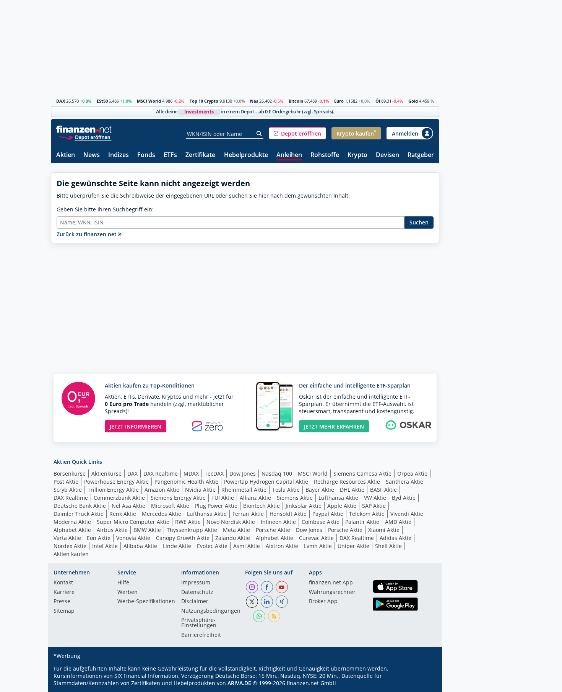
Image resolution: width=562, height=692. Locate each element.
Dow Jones (242, 473)
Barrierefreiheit (201, 635)
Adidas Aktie (395, 537)
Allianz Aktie (255, 497)
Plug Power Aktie (216, 505)
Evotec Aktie (212, 546)
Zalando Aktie (232, 537)
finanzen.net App (331, 583)
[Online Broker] (85, 137)
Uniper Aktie (353, 546)
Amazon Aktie (162, 489)
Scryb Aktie (68, 489)
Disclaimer (194, 602)
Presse (62, 602)
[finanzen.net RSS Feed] (274, 616)
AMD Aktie (398, 521)
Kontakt (63, 583)
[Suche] (259, 133)
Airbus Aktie (112, 529)
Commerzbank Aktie (119, 497)
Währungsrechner (332, 592)
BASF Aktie (383, 489)
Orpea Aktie (412, 473)
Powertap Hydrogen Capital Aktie (266, 481)
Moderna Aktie (72, 521)
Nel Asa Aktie (128, 505)
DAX (60, 101)
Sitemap (64, 611)
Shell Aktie (388, 546)
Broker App (323, 602)
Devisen (387, 155)
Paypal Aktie (327, 513)
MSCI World (149, 101)
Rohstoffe (324, 155)
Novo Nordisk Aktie (230, 521)
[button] (297, 133)
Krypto (357, 155)
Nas (254, 101)
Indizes (118, 155)
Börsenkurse (70, 473)
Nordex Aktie (70, 546)
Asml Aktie (246, 546)
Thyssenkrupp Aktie (192, 529)
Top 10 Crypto (204, 101)
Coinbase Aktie (320, 521)
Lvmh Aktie (318, 546)
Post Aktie (66, 481)
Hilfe (123, 583)
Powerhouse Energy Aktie (116, 481)
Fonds (146, 155)
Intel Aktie (105, 546)
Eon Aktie (98, 537)
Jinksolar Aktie (304, 505)
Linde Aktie (177, 546)
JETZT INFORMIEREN (135, 426)
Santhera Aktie (404, 481)
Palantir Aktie (362, 521)
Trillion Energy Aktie (113, 489)
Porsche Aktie (273, 529)
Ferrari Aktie (248, 513)
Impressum (195, 583)
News (91, 155)
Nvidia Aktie (200, 489)
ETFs (170, 155)
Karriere (64, 592)
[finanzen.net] (84, 129)
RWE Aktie (188, 521)
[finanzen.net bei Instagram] (252, 587)
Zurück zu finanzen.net (87, 234)
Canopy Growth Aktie (183, 537)
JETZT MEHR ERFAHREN (334, 426)
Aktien (65, 155)
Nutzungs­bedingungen (210, 611)
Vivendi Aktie (406, 513)
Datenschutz (197, 592)
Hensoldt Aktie (288, 513)
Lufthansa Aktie (338, 497)
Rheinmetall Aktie (243, 489)
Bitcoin (296, 101)
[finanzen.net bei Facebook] (267, 587)
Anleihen (289, 155)
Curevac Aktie (316, 537)
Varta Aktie (67, 537)
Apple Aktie (341, 505)
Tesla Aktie (286, 489)
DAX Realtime (160, 473)
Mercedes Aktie (161, 513)
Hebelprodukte (246, 155)
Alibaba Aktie (140, 546)
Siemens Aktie (295, 497)
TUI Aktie (222, 497)
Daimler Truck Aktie (79, 513)
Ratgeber (421, 155)
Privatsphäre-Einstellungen (198, 623)
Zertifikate (200, 155)
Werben (127, 592)
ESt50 (102, 101)
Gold (413, 101)
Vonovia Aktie (133, 537)
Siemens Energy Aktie (178, 497)
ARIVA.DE (239, 683)
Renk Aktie (122, 513)
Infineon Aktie (278, 521)
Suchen (419, 222)
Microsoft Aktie (170, 505)
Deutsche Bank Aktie (80, 505)
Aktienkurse (106, 473)
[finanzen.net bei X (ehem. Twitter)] (252, 601)
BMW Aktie (147, 529)
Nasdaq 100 (277, 473)
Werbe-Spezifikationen (146, 602)
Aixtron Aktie (282, 546)
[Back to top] (423, 683)
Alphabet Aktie (72, 529)
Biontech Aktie (261, 505)
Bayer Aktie (319, 489)
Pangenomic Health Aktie (186, 481)
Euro (339, 101)
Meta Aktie (236, 529)
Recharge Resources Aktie (347, 481)
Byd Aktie (404, 497)
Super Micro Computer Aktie (133, 521)
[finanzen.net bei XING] (282, 601)
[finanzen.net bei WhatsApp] (259, 616)
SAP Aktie (374, 505)
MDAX (191, 473)
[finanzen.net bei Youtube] (282, 587)
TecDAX (214, 473)
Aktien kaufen (71, 554)
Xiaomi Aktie (384, 529)
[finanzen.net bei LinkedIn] (267, 601)
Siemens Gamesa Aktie (362, 473)
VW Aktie (375, 497)
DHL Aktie (352, 489)
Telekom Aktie (367, 513)
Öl (377, 101)
